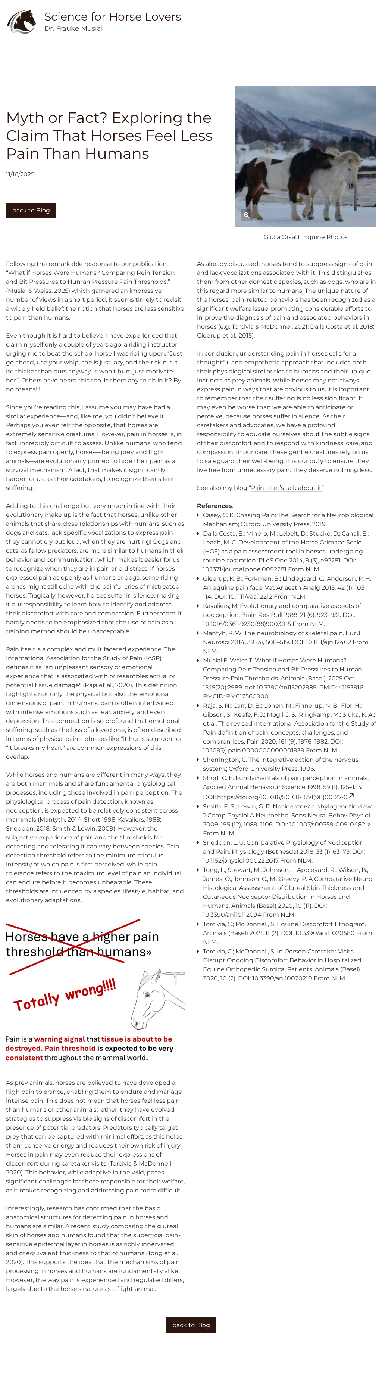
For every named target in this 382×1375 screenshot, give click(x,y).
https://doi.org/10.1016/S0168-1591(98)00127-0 (282, 797)
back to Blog (31, 210)
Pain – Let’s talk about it (286, 487)
